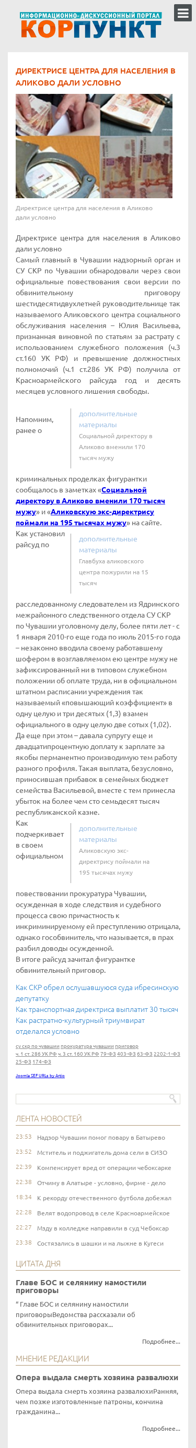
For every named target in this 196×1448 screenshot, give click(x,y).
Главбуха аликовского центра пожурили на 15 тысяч (113, 572)
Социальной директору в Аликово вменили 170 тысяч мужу (116, 446)
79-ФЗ (108, 1054)
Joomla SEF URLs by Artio (40, 1075)
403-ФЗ (126, 1054)
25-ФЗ (23, 1062)
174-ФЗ (41, 1062)
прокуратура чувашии (87, 1046)
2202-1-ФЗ (167, 1054)
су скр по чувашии (38, 1046)
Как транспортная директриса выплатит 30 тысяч (97, 1009)
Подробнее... (161, 1341)
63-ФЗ (145, 1054)
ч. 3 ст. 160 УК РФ (78, 1054)
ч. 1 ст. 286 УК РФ (36, 1054)
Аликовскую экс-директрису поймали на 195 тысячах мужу (114, 861)
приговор (127, 1046)
